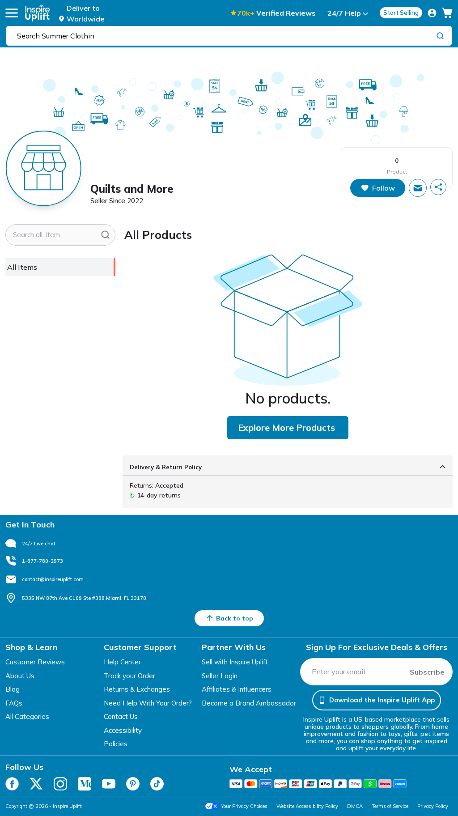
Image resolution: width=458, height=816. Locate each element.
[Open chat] (418, 188)
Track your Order (129, 676)
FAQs (13, 703)
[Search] (440, 35)
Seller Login (219, 676)
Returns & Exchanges (137, 689)
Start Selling (401, 12)
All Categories (27, 716)
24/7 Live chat (38, 543)
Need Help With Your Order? (148, 703)
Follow (383, 187)
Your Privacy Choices (244, 806)
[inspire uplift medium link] (84, 783)
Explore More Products (286, 427)
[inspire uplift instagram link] (60, 783)
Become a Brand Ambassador (249, 703)
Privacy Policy (432, 806)
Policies (115, 744)
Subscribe (427, 671)
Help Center (122, 662)
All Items (22, 267)
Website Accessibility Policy (307, 806)
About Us (19, 676)
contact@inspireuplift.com (53, 579)
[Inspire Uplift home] (37, 13)
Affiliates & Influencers (236, 689)
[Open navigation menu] (11, 12)
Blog (12, 689)
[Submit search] (105, 235)
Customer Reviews (35, 662)
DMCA (355, 806)
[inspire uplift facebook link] (12, 783)
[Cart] (447, 13)
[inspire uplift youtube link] (108, 783)
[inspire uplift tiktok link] (157, 783)
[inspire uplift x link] (36, 783)
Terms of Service (390, 806)
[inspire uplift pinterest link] (133, 783)
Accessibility (123, 730)
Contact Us (121, 716)
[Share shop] (438, 187)
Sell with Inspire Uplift (235, 662)
